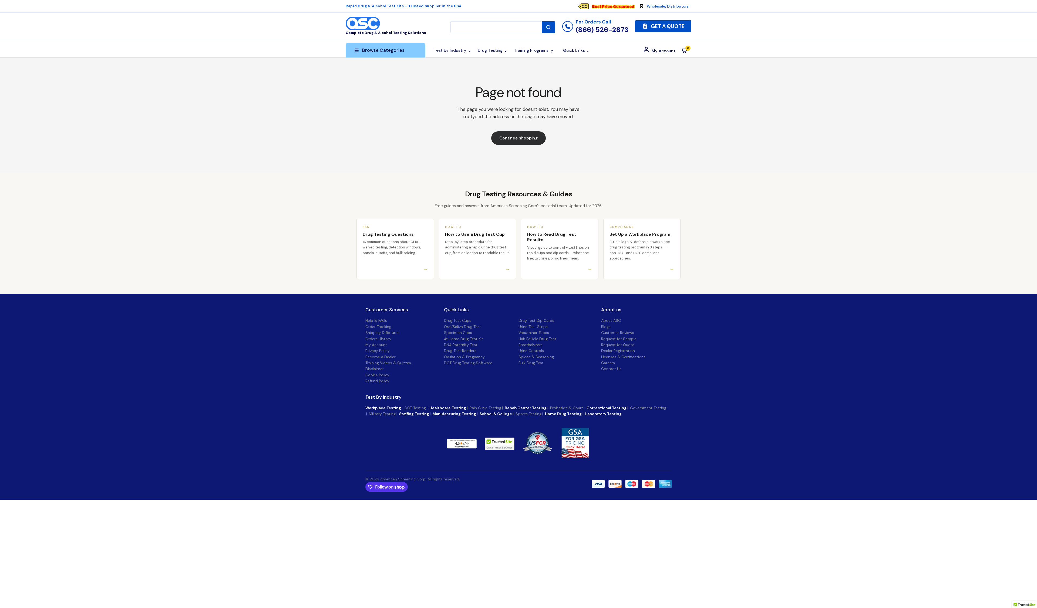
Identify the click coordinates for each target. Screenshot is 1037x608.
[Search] (548, 27)
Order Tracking (378, 326)
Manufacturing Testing (454, 413)
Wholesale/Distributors (668, 6)
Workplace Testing (383, 407)
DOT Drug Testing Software (468, 362)
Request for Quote (617, 344)
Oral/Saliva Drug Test (462, 326)
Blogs (606, 326)
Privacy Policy (377, 350)
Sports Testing (528, 413)
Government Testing (648, 407)
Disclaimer (374, 368)
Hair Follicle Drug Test (537, 338)
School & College (496, 413)
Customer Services (386, 310)
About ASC (611, 320)
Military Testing (382, 413)
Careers (608, 362)
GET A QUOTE (667, 26)
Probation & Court (566, 407)
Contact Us (611, 368)
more (490, 443)
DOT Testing (415, 407)
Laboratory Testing (603, 413)
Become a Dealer (380, 356)
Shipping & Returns (382, 332)
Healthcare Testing (447, 407)
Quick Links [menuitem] (574, 50)
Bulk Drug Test (531, 362)
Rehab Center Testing (526, 407)
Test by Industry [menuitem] (450, 50)
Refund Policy (377, 380)
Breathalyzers (530, 344)
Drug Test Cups (457, 320)
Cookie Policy (377, 375)
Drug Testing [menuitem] (490, 50)
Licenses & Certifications (623, 356)
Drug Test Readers (460, 350)
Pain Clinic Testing (485, 407)
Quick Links (456, 310)
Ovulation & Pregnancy (464, 356)
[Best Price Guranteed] (613, 6)
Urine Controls (531, 350)
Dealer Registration (618, 350)
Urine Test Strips (533, 326)
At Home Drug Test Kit (463, 338)
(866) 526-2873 (602, 29)
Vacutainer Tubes (533, 332)
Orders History (378, 338)
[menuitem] (609, 6)
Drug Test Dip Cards (536, 320)
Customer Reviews (617, 332)
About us (611, 310)
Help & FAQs (376, 320)
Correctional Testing (607, 407)
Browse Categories (383, 50)
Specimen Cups (458, 332)
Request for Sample (619, 338)
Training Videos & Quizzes (388, 362)
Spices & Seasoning (536, 356)
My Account (376, 344)
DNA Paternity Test (460, 344)
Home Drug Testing (563, 413)
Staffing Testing (414, 413)
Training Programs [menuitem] (531, 50)
